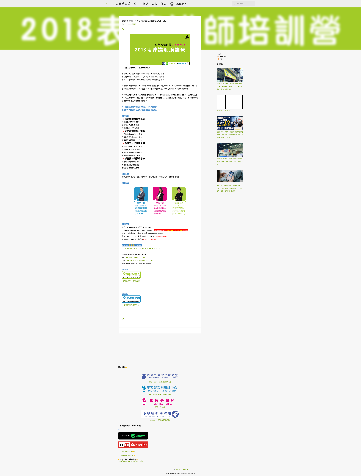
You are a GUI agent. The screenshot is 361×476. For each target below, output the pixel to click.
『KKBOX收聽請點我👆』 (126, 451)
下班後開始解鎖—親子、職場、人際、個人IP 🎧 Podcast (147, 4)
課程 (134, 24)
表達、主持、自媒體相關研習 (160, 382)
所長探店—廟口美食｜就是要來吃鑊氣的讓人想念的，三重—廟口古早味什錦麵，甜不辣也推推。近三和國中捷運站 (230, 86)
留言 (221, 59)
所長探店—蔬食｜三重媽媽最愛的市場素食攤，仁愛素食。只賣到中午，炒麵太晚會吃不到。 (230, 161)
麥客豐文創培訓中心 (131, 305)
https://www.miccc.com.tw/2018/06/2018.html (141, 248)
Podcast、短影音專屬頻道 (160, 420)
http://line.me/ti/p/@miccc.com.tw (140, 260)
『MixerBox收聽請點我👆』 (127, 455)
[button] (123, 29)
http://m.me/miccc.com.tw (135, 257)
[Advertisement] (160, 349)
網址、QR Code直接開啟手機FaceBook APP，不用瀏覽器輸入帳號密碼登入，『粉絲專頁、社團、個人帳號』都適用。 (229, 188)
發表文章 (222, 56)
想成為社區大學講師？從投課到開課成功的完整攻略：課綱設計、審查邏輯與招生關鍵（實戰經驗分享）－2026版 (230, 134)
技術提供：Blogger (181, 469)
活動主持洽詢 (160, 407)
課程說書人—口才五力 (131, 281)
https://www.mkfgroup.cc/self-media (130, 461)
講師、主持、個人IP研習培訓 (160, 394)
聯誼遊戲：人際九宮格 (223, 110)
